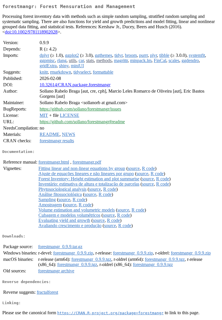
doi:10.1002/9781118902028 (31, 31)
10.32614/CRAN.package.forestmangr (75, 84)
